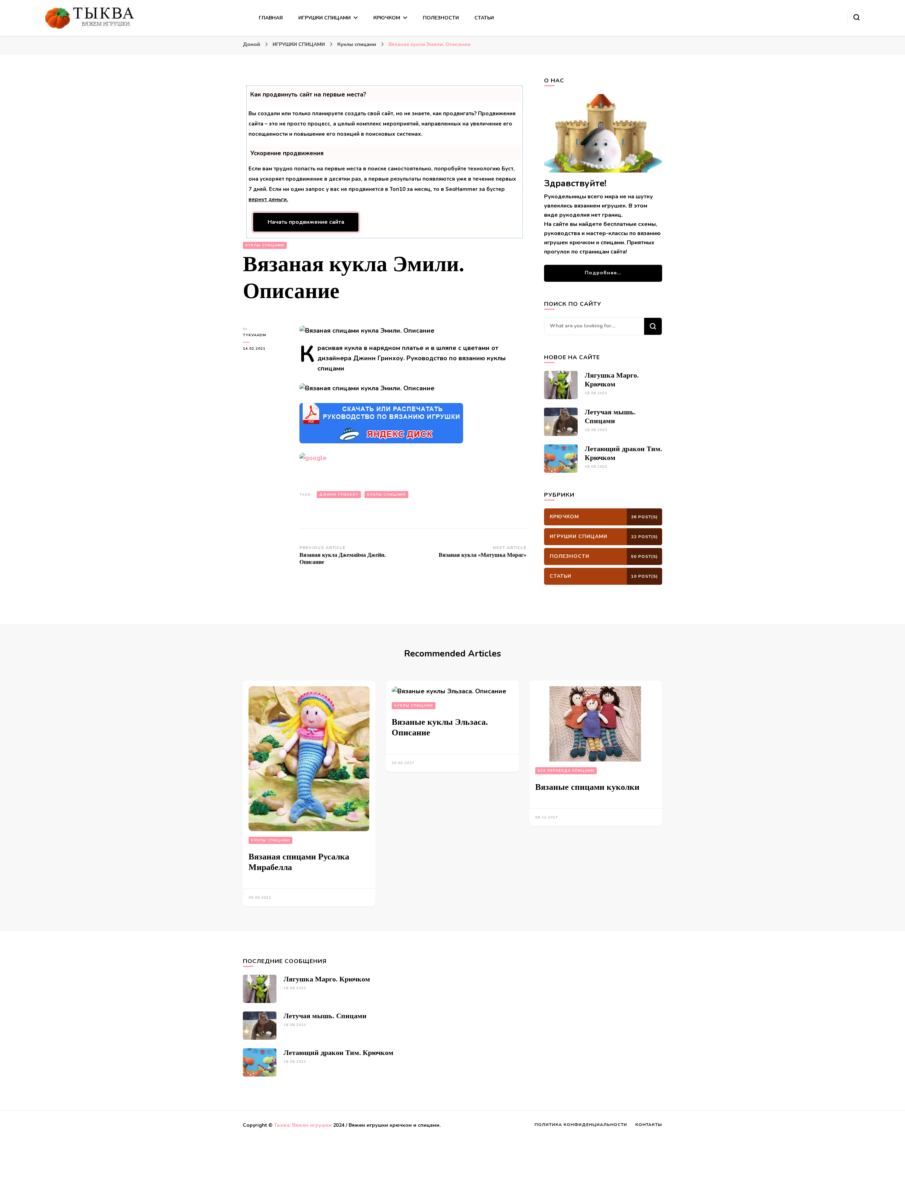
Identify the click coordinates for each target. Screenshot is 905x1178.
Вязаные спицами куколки (587, 787)
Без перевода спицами (566, 770)
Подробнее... (603, 272)
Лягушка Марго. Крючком (327, 979)
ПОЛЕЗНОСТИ (441, 17)
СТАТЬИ (484, 17)
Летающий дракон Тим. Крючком (338, 1052)
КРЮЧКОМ (386, 17)
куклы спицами (386, 494)
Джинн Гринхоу (338, 494)
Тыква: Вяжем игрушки (303, 1125)
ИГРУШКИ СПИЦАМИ (324, 17)
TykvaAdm (254, 335)
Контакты (648, 1124)
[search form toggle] (856, 17)
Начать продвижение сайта (306, 222)
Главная (271, 17)
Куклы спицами (264, 245)
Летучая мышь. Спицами (325, 1016)
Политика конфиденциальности (581, 1124)
